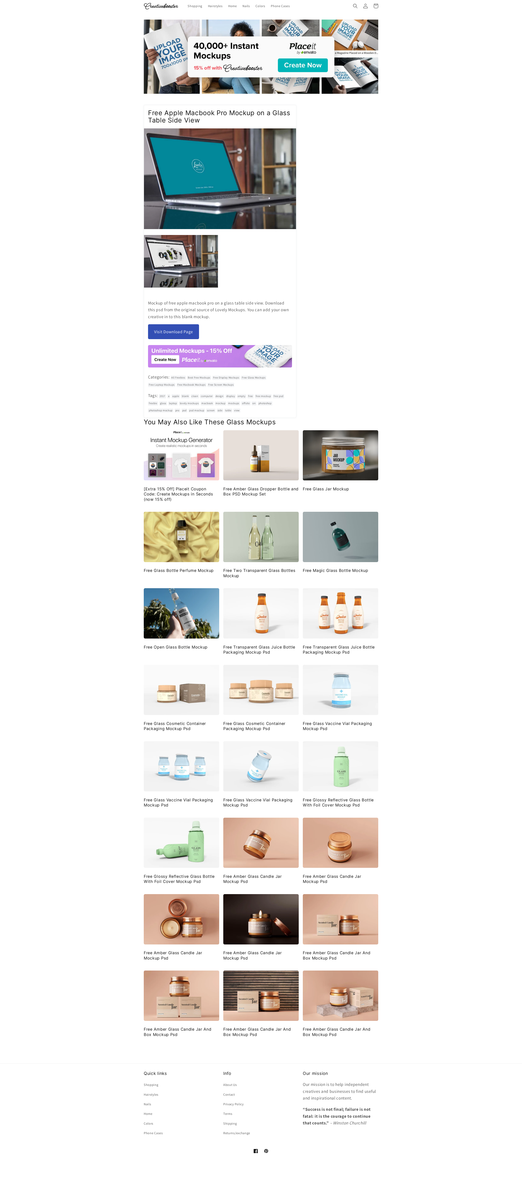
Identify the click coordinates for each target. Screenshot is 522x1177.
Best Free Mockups (199, 377)
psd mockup (196, 410)
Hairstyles (151, 1094)
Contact (229, 1094)
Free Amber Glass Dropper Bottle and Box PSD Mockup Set (261, 491)
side (220, 410)
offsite (246, 403)
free (250, 396)
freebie (153, 403)
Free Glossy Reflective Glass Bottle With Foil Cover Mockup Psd (338, 802)
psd (184, 410)
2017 (162, 396)
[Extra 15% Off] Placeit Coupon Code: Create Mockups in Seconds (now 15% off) (178, 494)
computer (207, 396)
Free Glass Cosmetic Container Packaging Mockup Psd (175, 726)
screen (211, 410)
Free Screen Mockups (220, 384)
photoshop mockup (161, 410)
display (230, 396)
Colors (148, 1123)
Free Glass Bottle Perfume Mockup (179, 570)
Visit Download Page (173, 331)
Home (148, 1114)
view (237, 410)
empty (241, 396)
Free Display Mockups (226, 377)
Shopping (151, 1085)
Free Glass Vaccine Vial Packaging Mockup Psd (337, 726)
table (228, 410)
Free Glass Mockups (253, 377)
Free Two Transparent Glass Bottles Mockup (259, 573)
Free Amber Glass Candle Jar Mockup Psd (252, 879)
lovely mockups (189, 403)
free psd (278, 396)
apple (175, 396)
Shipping (230, 1123)
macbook (207, 403)
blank (185, 396)
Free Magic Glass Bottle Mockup (335, 570)
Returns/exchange (236, 1133)
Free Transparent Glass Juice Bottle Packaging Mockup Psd (259, 650)
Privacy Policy (233, 1104)
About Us (230, 1085)
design (219, 396)
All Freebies (178, 377)
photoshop (265, 403)
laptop (173, 403)
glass (163, 403)
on (253, 403)
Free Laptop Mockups (162, 384)
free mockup (263, 396)
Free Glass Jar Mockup (326, 488)
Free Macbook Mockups (191, 384)
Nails (147, 1104)
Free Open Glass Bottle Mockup (176, 647)
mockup (220, 403)
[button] (355, 6)
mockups (233, 403)
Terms (227, 1114)
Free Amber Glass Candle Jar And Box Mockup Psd (336, 955)
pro (177, 410)
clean (194, 396)
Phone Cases (153, 1133)
